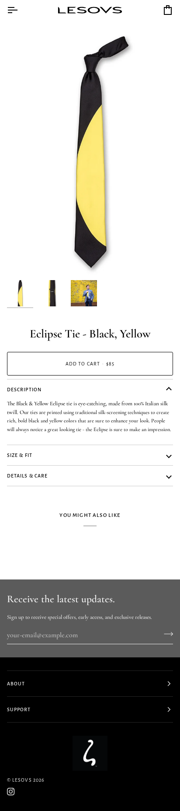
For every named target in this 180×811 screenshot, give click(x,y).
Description (24, 389)
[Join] (166, 634)
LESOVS (21, 780)
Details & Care (27, 475)
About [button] (16, 683)
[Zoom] (23, 259)
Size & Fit (19, 455)
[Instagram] (11, 792)
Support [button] (19, 709)
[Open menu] (20, 10)
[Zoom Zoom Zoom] (90, 151)
